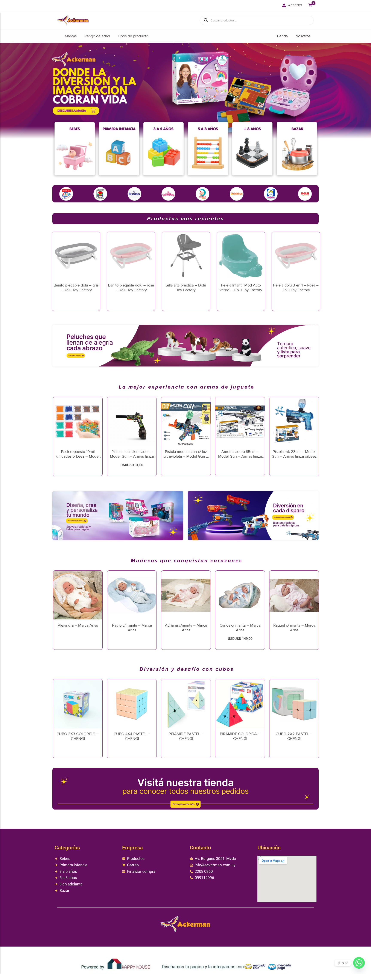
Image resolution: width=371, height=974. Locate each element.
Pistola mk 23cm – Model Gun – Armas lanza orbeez (294, 454)
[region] (185, 91)
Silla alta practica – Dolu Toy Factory (186, 287)
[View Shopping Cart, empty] (310, 5)
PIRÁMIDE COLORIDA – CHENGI (240, 736)
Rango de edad (97, 36)
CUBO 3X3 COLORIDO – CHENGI (77, 736)
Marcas (71, 36)
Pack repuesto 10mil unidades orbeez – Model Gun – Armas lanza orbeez (77, 456)
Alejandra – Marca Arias (78, 625)
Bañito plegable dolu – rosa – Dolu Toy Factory (131, 287)
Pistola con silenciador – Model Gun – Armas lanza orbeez (132, 456)
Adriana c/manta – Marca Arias (186, 627)
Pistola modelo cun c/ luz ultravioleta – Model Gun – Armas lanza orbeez (186, 456)
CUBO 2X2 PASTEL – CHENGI (294, 736)
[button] (185, 91)
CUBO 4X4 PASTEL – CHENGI (132, 736)
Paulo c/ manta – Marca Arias (132, 627)
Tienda (282, 36)
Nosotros (302, 36)
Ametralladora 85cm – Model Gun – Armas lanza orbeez (240, 456)
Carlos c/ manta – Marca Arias (240, 627)
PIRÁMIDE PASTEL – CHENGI (186, 736)
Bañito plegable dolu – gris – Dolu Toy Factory (76, 287)
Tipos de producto (133, 36)
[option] (74, 150)
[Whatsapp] (359, 963)
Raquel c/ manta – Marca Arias (294, 627)
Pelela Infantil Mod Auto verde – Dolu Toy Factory (241, 287)
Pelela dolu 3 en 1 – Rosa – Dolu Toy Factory (296, 287)
